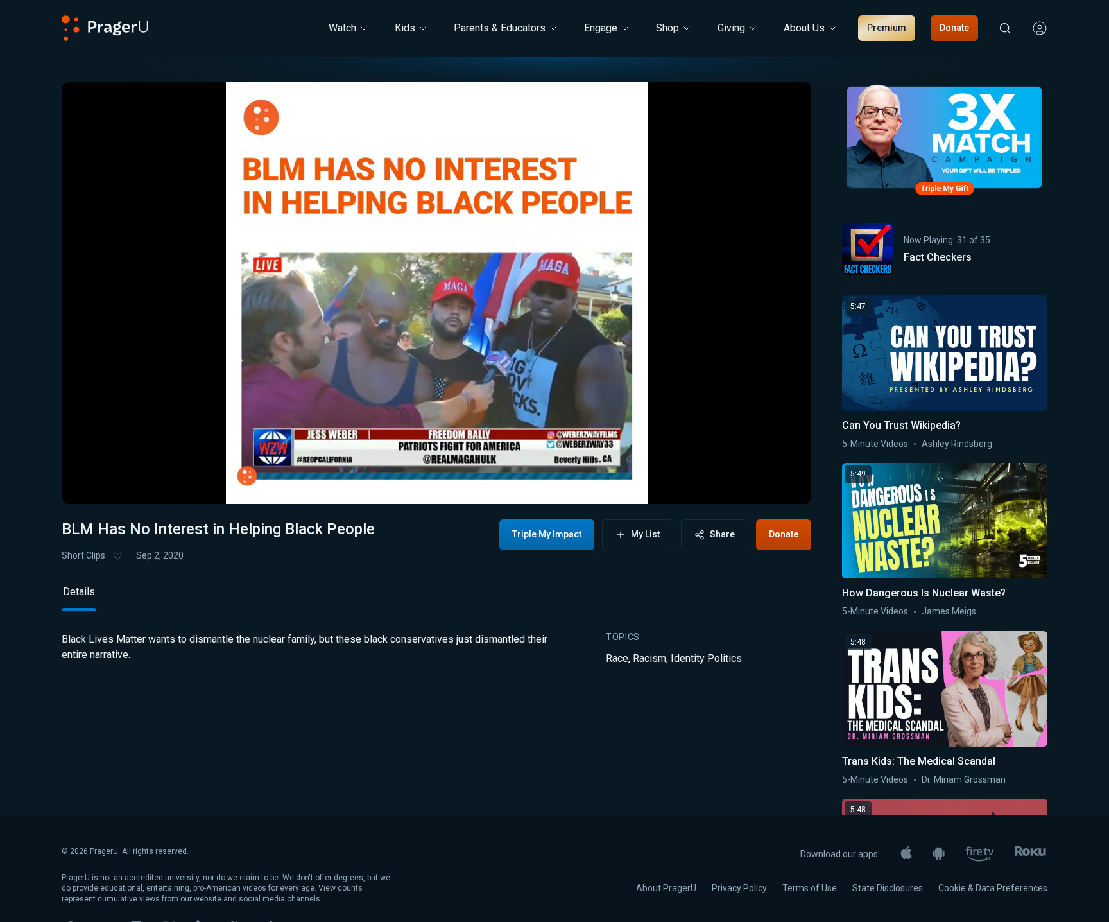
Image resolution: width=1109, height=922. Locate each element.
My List (645, 534)
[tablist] (436, 597)
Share (722, 534)
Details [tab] (79, 592)
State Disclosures (887, 888)
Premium (886, 27)
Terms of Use (809, 888)
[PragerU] (105, 28)
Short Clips (83, 555)
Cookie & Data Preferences (992, 888)
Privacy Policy (739, 888)
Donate (954, 27)
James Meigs (949, 611)
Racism (649, 658)
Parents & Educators (500, 28)
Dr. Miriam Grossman (964, 779)
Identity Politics (706, 658)
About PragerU (666, 888)
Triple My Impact (546, 534)
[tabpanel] (436, 659)
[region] (436, 293)
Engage (600, 28)
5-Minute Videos (875, 444)
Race (617, 658)
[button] (87, 483)
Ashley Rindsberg (957, 444)
